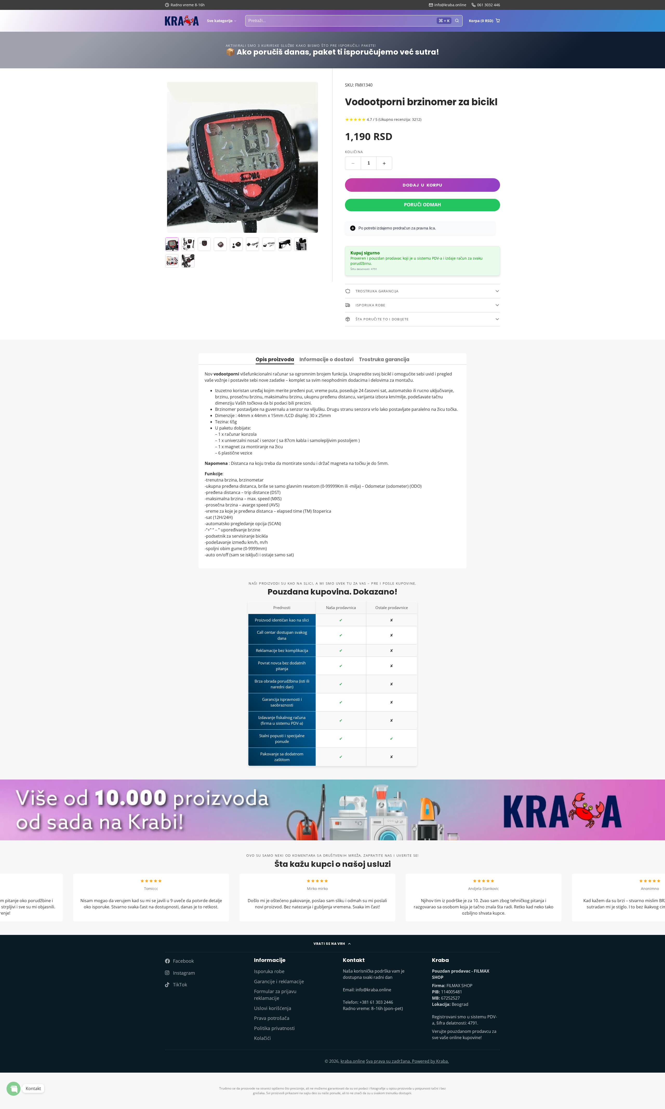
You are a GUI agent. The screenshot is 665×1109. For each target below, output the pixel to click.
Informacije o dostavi (327, 360)
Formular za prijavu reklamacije (275, 994)
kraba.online (353, 1061)
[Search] (456, 20)
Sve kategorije (219, 20)
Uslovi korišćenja (272, 1008)
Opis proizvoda (275, 360)
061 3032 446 (488, 4)
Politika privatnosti (274, 1028)
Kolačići (262, 1038)
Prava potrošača (271, 1018)
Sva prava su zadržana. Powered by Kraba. (407, 1061)
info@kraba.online (450, 4)
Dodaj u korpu (422, 185)
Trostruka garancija (384, 360)
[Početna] (182, 21)
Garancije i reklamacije (279, 981)
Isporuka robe (269, 971)
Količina (354, 151)
